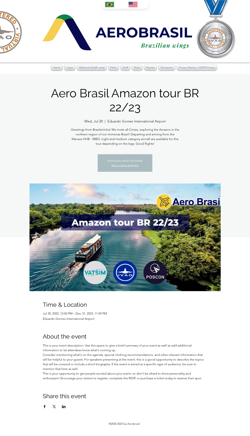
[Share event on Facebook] (44, 406)
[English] (137, 4)
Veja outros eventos (125, 165)
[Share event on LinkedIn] (64, 406)
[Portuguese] (113, 4)
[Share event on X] (54, 406)
